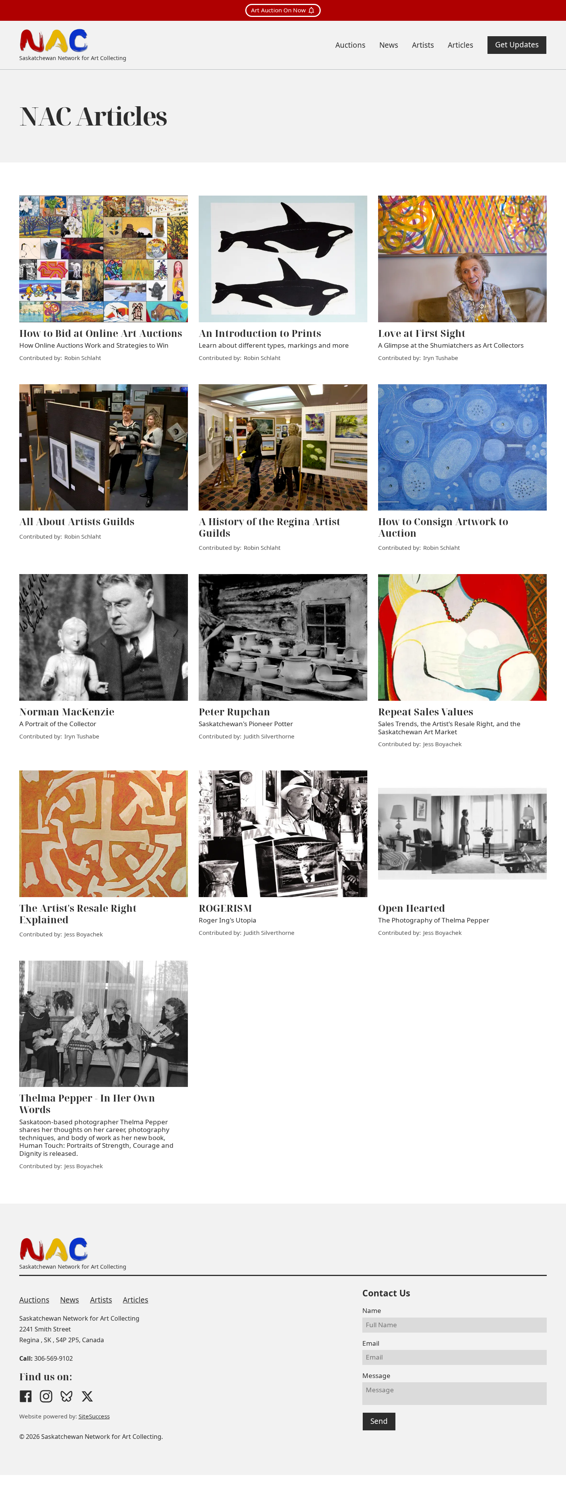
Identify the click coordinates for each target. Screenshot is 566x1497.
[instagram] (46, 1396)
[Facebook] (25, 1396)
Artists (101, 1300)
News (69, 1300)
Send (379, 1421)
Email (370, 1343)
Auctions (34, 1300)
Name (371, 1310)
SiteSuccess (94, 1416)
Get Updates (517, 45)
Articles (135, 1300)
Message (376, 1375)
